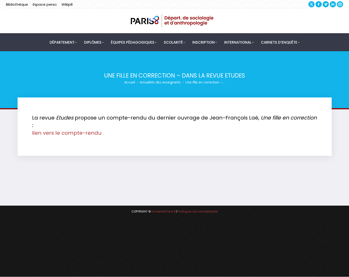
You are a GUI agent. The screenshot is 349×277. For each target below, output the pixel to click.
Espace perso (45, 4)
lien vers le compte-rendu (67, 133)
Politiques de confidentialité (198, 211)
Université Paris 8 (164, 211)
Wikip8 (67, 4)
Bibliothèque (17, 4)
